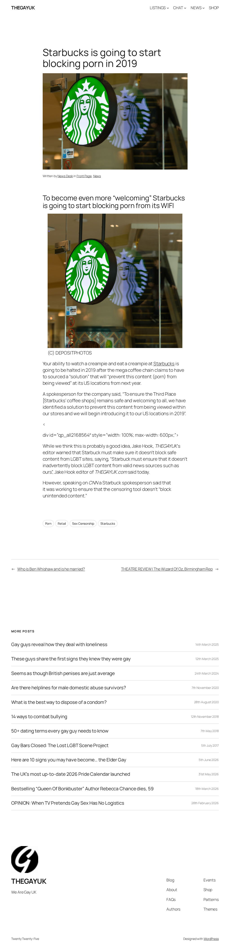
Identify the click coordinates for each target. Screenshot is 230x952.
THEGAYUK (23, 7)
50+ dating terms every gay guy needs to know (59, 730)
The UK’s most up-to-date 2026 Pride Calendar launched (70, 774)
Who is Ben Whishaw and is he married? (51, 569)
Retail (62, 523)
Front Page (84, 176)
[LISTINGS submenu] (168, 7)
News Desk (65, 176)
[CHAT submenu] (185, 7)
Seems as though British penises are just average (63, 673)
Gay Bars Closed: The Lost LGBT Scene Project (59, 745)
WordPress (211, 939)
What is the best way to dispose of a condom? (59, 702)
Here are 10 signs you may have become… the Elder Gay (68, 759)
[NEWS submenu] (203, 7)
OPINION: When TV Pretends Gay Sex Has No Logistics (67, 803)
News (97, 176)
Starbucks (164, 363)
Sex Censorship (83, 523)
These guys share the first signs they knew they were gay (70, 658)
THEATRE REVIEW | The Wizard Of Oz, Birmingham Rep (167, 569)
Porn (48, 523)
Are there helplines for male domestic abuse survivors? (68, 687)
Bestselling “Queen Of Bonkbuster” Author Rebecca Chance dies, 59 (82, 788)
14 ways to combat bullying (39, 716)
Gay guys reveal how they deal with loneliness (59, 644)
